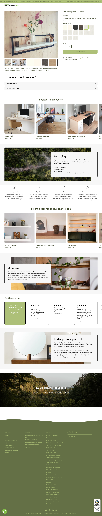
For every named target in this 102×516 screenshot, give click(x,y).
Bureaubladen (9, 136)
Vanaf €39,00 (7, 138)
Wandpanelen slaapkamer (53, 497)
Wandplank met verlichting (53, 445)
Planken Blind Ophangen (53, 467)
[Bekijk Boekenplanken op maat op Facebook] (46, 510)
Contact (6, 452)
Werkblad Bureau (51, 480)
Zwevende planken (11, 245)
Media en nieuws (72, 513)
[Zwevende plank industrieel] (7, 62)
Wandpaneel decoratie (52, 494)
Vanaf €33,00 (71, 247)
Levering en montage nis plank (33, 442)
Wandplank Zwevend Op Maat (54, 443)
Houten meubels (50, 487)
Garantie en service (9, 447)
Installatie (28, 432)
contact (68, 20)
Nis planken (72, 245)
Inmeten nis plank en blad (32, 444)
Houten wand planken (52, 435)
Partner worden (8, 445)
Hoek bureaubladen (43, 136)
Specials (27, 447)
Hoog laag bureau (51, 440)
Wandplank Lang (50, 450)
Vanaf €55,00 (39, 138)
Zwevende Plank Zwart (52, 462)
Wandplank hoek (50, 447)
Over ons (6, 435)
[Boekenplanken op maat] (12, 5)
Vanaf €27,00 (39, 247)
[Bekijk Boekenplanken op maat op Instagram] (53, 510)
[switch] (97, 510)
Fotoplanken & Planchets (45, 245)
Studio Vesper (40, 513)
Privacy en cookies (64, 513)
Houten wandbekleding (52, 492)
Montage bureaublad (31, 439)
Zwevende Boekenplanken (53, 455)
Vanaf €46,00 (7, 247)
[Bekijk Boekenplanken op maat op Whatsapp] (56, 510)
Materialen (7, 438)
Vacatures (46, 513)
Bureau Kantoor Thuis (52, 489)
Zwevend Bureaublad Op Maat (54, 477)
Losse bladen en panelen (76, 136)
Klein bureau (49, 482)
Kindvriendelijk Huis (51, 499)
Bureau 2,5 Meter (51, 484)
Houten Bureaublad (51, 475)
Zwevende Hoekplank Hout (53, 457)
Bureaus (48, 472)
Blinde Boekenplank (51, 470)
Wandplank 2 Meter (51, 452)
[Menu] (100, 500)
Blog (5, 443)
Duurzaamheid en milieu (11, 450)
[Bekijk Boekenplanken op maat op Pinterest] (49, 510)
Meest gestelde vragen (10, 440)
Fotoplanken (49, 438)
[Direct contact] (4, 511)
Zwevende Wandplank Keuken (54, 460)
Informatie (7, 432)
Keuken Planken (50, 465)
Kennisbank (50, 432)
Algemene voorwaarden (54, 513)
